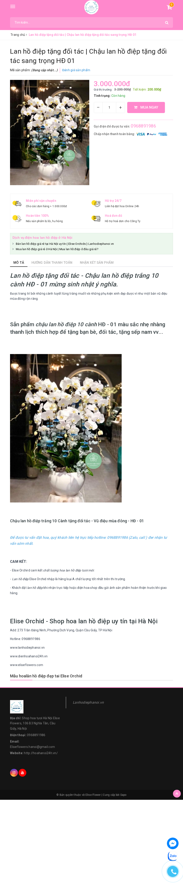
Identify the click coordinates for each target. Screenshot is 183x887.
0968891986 (143, 126)
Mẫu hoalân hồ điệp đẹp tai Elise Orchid (46, 676)
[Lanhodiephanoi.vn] (91, 7)
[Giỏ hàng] (169, 8)
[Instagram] (14, 773)
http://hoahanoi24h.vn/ (41, 753)
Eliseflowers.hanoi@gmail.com (32, 747)
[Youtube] (22, 773)
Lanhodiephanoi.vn (88, 702)
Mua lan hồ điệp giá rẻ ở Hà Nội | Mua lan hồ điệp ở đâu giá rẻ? (57, 249)
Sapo (123, 794)
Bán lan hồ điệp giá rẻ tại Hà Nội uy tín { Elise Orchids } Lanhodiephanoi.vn (65, 243)
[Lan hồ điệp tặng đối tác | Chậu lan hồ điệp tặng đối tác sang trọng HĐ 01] (49, 132)
